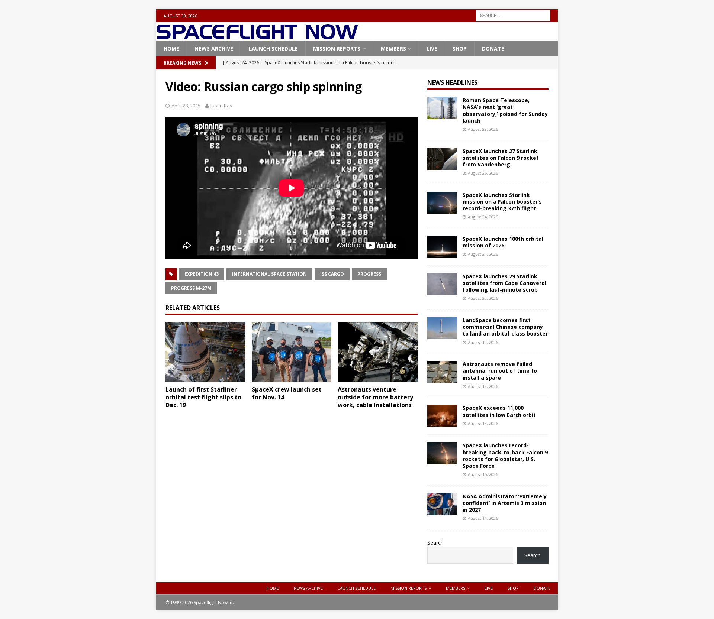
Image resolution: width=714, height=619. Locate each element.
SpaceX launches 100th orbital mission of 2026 (503, 242)
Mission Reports (336, 48)
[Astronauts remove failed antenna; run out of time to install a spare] (442, 372)
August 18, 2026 (483, 386)
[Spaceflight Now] (257, 36)
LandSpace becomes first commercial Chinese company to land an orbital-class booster (505, 327)
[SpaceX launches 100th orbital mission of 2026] (442, 247)
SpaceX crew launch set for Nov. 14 (287, 393)
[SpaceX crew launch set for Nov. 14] (292, 352)
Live (432, 48)
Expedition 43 (201, 274)
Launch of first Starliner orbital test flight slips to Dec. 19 (203, 397)
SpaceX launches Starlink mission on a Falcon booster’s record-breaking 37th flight (502, 201)
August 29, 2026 (483, 129)
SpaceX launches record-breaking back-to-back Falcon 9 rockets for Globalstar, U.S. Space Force (505, 455)
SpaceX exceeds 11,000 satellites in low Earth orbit (499, 411)
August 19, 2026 (483, 342)
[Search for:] (513, 15)
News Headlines (452, 82)
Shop (460, 48)
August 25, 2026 (483, 173)
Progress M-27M (191, 288)
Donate (493, 48)
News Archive (213, 48)
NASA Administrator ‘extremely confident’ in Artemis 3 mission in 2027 (505, 503)
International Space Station (269, 274)
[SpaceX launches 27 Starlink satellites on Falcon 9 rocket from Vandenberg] (442, 159)
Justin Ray (221, 105)
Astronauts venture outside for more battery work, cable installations (375, 397)
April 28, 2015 (185, 105)
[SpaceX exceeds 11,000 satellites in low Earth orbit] (442, 416)
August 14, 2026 (483, 518)
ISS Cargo (332, 274)
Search (435, 542)
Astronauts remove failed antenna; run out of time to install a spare (500, 370)
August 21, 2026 (483, 254)
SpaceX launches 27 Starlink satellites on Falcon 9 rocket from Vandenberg (501, 158)
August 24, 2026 (483, 217)
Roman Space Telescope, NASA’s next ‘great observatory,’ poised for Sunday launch (505, 110)
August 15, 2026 (483, 474)
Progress (369, 274)
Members (393, 48)
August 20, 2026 (483, 298)
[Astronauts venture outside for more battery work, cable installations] (378, 352)
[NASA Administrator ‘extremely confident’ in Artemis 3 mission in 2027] (442, 504)
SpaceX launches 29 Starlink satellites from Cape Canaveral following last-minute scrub (504, 283)
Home (171, 48)
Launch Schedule (273, 48)
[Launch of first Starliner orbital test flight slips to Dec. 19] (205, 352)
